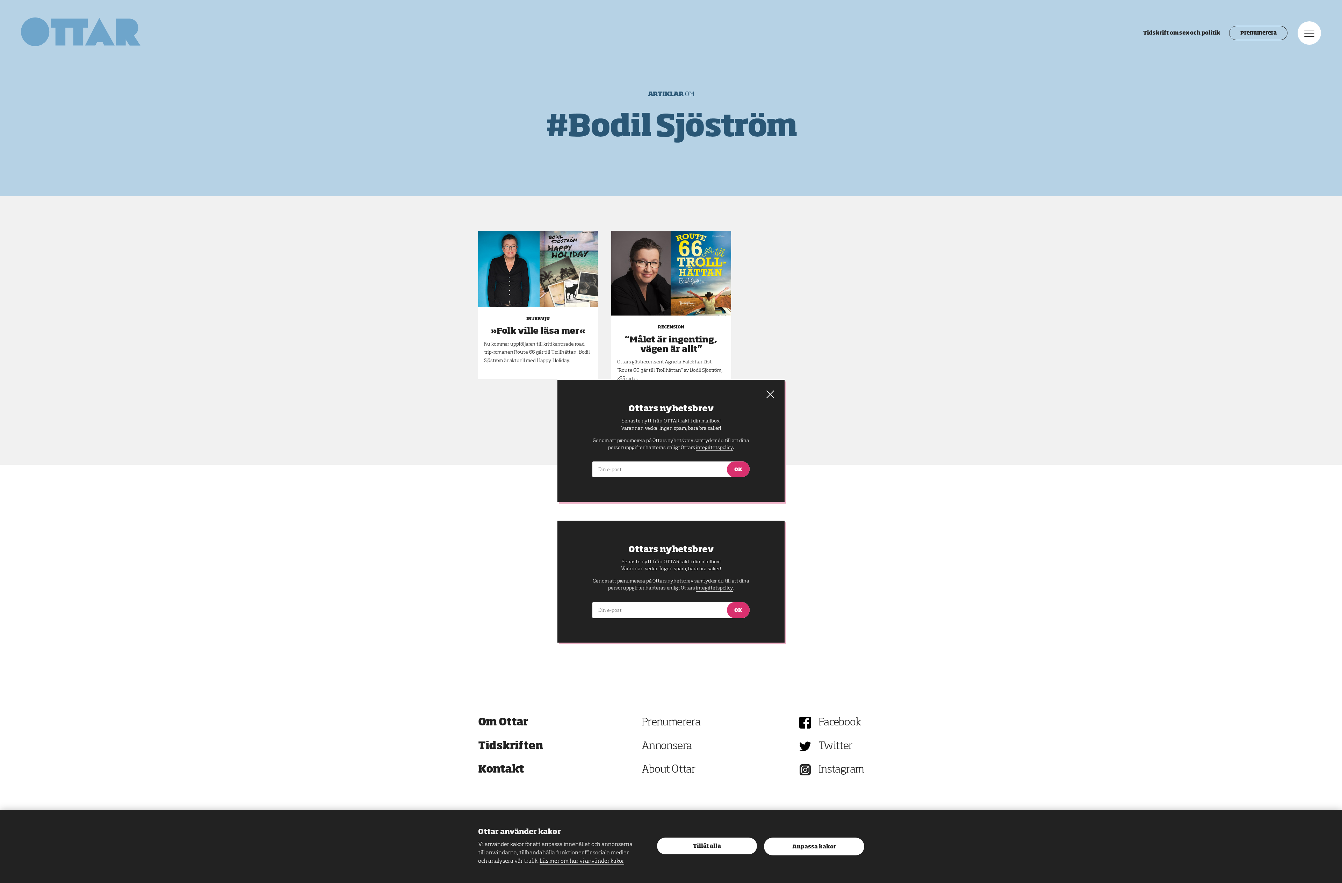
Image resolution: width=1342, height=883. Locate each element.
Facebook (839, 722)
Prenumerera (1258, 33)
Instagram (841, 770)
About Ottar (668, 770)
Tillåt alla (707, 846)
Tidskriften (510, 746)
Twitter (835, 746)
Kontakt (501, 770)
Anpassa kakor (814, 846)
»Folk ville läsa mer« (538, 331)
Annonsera (667, 746)
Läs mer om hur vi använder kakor (582, 861)
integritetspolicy (714, 588)
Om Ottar (503, 722)
